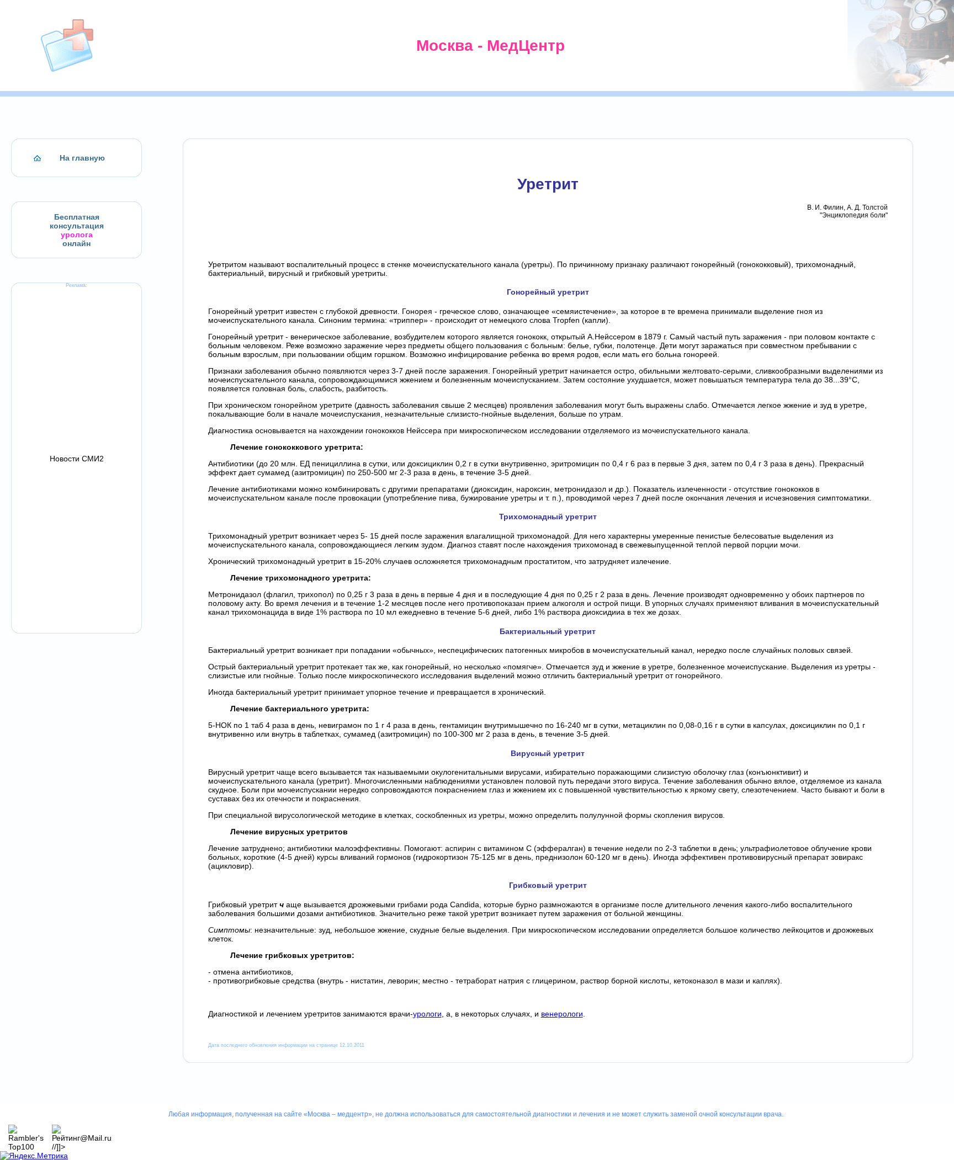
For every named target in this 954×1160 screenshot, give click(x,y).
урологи (427, 1013)
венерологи (562, 1013)
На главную (82, 157)
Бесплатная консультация (77, 221)
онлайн (76, 243)
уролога (77, 234)
